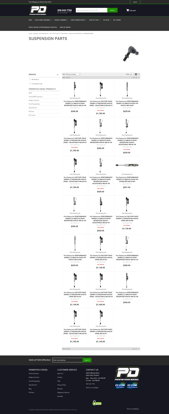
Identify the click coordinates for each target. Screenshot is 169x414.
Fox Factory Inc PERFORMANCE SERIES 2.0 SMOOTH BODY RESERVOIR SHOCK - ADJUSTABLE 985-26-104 (101, 180)
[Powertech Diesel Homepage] (41, 10)
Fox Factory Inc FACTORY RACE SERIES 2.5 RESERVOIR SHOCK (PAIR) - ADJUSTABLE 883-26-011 (101, 103)
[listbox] (73, 74)
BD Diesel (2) (35, 79)
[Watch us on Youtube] (130, 360)
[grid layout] (136, 74)
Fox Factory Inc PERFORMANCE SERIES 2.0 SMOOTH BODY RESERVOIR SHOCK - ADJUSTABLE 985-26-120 (127, 141)
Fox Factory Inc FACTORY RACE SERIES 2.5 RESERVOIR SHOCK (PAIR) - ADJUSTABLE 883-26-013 (75, 140)
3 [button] (136, 77)
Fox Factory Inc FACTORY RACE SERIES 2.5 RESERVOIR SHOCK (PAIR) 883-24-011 (101, 331)
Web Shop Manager (71, 409)
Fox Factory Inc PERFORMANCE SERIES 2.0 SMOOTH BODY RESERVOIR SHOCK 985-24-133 (127, 257)
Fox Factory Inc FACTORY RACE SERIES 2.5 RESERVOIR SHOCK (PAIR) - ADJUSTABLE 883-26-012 (101, 294)
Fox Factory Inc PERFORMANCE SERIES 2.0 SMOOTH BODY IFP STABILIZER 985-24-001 (127, 179)
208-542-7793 (90, 384)
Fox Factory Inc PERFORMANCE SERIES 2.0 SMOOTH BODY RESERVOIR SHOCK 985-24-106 (75, 103)
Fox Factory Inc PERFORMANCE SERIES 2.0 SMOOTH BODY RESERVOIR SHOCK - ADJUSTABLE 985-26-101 (101, 219)
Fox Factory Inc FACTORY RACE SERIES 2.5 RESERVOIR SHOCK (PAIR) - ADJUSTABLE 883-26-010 (75, 331)
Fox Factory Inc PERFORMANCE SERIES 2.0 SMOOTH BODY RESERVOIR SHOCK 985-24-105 (127, 294)
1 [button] (133, 77)
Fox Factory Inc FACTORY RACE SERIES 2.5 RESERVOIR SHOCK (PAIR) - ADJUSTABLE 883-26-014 (75, 179)
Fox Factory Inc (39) (37, 84)
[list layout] (139, 74)
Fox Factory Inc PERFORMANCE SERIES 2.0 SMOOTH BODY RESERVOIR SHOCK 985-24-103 (101, 140)
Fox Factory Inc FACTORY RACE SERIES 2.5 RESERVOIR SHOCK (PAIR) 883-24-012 (101, 257)
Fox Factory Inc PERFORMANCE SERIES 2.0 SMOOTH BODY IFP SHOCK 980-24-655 (75, 257)
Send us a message (92, 388)
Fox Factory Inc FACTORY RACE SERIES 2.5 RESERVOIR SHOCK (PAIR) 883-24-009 (127, 218)
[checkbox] (30, 79)
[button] (96, 10)
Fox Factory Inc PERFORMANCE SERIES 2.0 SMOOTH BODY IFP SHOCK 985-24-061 (127, 103)
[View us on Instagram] (137, 360)
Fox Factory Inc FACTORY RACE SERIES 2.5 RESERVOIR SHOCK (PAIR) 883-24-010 (75, 294)
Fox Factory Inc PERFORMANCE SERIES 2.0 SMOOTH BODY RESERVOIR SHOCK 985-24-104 (75, 218)
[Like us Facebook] (124, 360)
